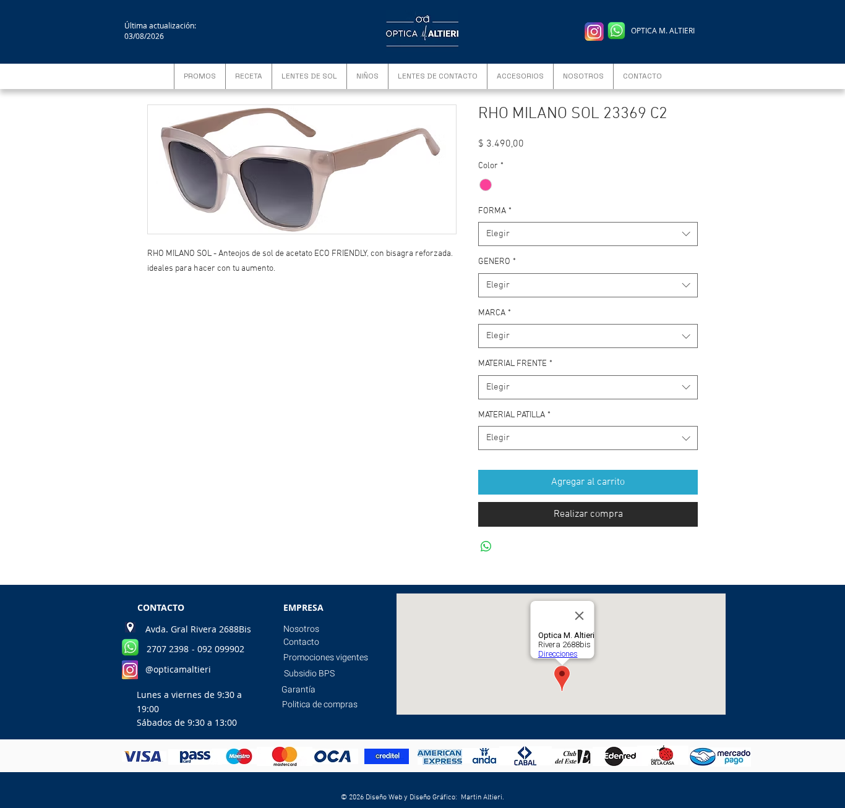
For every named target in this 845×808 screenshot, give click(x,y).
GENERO (497, 262)
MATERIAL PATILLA (514, 415)
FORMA (495, 211)
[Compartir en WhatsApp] (486, 546)
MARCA (494, 313)
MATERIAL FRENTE (515, 364)
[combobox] (588, 234)
